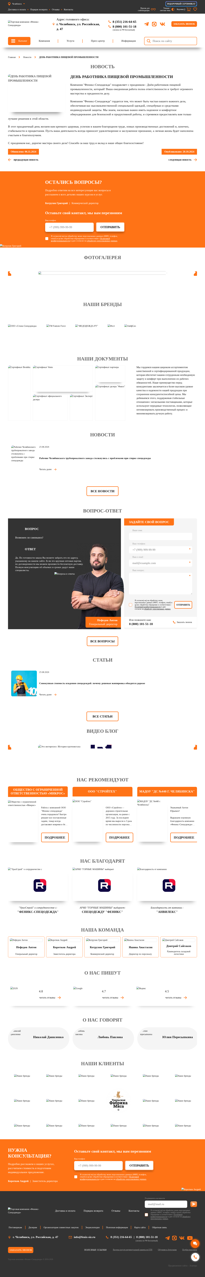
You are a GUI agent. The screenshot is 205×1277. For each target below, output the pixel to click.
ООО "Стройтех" (102, 791)
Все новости (103, 491)
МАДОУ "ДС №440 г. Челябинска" (167, 791)
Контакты (68, 9)
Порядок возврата (38, 9)
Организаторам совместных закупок (61, 1227)
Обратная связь (159, 1227)
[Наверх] (195, 1269)
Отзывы (55, 9)
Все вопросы (102, 641)
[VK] (162, 24)
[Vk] (182, 1238)
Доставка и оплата (17, 9)
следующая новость (179, 159)
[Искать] (149, 41)
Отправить (110, 227)
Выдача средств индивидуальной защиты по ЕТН (132, 1250)
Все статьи (103, 716)
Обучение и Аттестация (167, 1250)
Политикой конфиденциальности (148, 607)
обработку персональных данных (102, 241)
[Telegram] (146, 24)
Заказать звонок (184, 24)
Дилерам (33, 1227)
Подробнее (55, 837)
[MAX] (154, 24)
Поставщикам (15, 1227)
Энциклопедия (92, 1227)
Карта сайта (140, 1227)
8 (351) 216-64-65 (124, 21)
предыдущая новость (26, 159)
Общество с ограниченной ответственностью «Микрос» (38, 791)
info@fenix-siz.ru (84, 1237)
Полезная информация (117, 1227)
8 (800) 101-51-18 (124, 26)
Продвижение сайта (177, 1265)
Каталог (22, 40)
